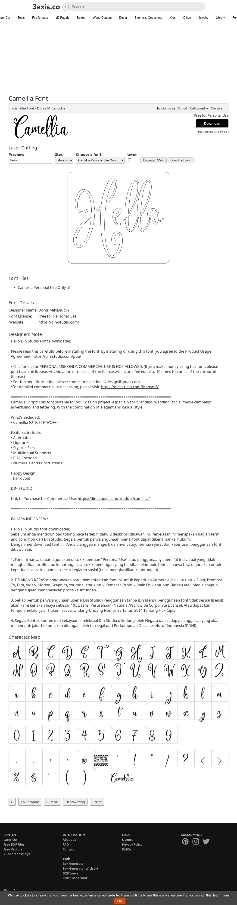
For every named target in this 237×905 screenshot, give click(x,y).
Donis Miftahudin (51, 108)
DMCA (126, 849)
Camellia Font (23, 108)
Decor (123, 17)
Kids (173, 17)
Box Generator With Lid (80, 868)
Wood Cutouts (102, 17)
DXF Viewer (71, 873)
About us (69, 840)
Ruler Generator (75, 878)
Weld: (132, 154)
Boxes (81, 17)
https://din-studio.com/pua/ (56, 356)
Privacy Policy (132, 844)
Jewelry (203, 17)
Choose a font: (89, 154)
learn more (221, 895)
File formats (40, 17)
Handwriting (165, 108)
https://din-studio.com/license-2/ (130, 386)
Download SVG (153, 160)
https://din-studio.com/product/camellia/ (114, 498)
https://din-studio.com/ (58, 322)
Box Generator (74, 864)
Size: (59, 154)
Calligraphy (199, 108)
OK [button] (119, 901)
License (127, 840)
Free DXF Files (13, 844)
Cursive (216, 108)
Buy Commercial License (212, 131)
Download (212, 123)
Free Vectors (12, 849)
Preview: (16, 154)
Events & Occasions (148, 17)
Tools (21, 17)
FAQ (66, 844)
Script (182, 108)
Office (187, 17)
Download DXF (180, 160)
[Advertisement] (118, 60)
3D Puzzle (62, 17)
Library (220, 17)
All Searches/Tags (16, 854)
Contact (69, 849)
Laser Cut (10, 840)
